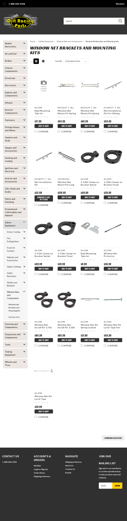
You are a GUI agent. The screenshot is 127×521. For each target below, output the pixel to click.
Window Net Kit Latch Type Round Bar (43, 398)
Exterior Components (11, 111)
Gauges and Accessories (11, 149)
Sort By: (58, 61)
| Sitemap (29, 503)
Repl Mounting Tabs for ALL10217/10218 (89, 255)
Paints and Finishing (10, 200)
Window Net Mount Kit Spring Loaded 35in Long (90, 112)
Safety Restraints (11, 274)
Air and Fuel (11, 53)
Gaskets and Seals (11, 139)
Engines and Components (11, 94)
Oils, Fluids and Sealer (12, 190)
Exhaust (9, 102)
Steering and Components (11, 325)
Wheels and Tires (11, 363)
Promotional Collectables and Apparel (13, 212)
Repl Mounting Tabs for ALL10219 (42, 112)
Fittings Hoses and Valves (12, 129)
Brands (68, 473)
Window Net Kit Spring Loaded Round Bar (89, 326)
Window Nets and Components (13, 295)
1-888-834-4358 (17, 3)
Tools (7, 344)
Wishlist (120, 3)
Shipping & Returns (42, 476)
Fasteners (10, 120)
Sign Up (44, 469)
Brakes (8, 61)
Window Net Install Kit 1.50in (66, 326)
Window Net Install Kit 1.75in (43, 326)
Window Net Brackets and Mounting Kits (14, 307)
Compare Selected (113, 438)
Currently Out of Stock (43, 198)
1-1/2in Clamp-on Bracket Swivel (44, 255)
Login (36, 469)
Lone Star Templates (44, 509)
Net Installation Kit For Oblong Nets (112, 112)
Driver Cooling (13, 232)
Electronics (10, 85)
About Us (69, 465)
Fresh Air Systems (11, 249)
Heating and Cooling (11, 159)
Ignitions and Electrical (11, 170)
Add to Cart (44, 126)
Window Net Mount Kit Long (66, 183)
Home (32, 41)
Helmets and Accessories (12, 259)
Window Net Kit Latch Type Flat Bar (112, 326)
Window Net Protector (110, 255)
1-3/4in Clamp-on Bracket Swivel (90, 183)
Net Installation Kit (43, 183)
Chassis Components (11, 69)
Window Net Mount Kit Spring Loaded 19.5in (67, 112)
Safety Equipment (10, 224)
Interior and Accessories (11, 180)
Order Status (39, 473)
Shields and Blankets (12, 284)
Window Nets (14, 317)
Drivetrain (10, 78)
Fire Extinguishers (13, 240)
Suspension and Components (12, 336)
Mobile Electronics (10, 45)
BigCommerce (20, 509)
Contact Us (70, 469)
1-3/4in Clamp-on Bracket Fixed (113, 183)
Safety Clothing (14, 266)
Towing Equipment (10, 353)
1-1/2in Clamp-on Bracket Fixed (67, 255)
